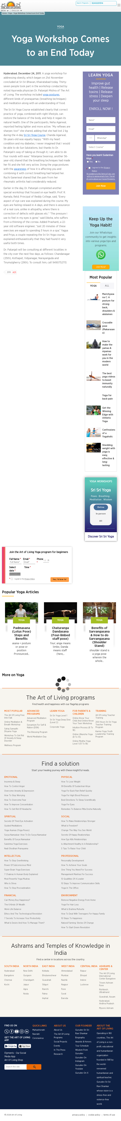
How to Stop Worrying (14, 795)
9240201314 (97, 3)
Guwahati (46, 980)
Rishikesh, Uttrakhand (104, 991)
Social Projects (60, 1042)
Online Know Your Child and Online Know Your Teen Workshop (83, 721)
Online (100, 507)
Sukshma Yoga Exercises (15, 844)
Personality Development (72, 861)
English (15, 11)
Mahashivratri (38, 1030)
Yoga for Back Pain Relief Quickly (76, 791)
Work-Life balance (12, 909)
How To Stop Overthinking (16, 861)
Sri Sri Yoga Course (34, 135)
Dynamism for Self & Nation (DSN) (36, 726)
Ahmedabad (66, 971)
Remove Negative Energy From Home (78, 900)
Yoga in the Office (70, 888)
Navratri (36, 1034)
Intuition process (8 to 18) (83, 729)
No (99, 162)
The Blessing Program (37, 732)
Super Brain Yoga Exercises (17, 870)
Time (27, 567)
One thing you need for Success (76, 870)
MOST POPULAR (13, 711)
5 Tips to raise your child (73, 849)
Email (26, 559)
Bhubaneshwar (49, 976)
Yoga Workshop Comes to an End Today (28, 13)
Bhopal (83, 976)
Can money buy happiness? (17, 900)
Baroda (64, 998)
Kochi (6, 985)
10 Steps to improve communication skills (80, 884)
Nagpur (64, 985)
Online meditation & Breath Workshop (13, 723)
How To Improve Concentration (18, 805)
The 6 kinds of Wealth (14, 905)
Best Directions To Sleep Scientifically (78, 800)
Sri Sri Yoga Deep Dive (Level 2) (60, 721)
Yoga (10, 13)
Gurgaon (27, 976)
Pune (63, 989)
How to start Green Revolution (75, 928)
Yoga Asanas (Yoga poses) (17, 830)
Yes (91, 162)
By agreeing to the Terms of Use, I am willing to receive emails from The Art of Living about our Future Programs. (100, 176)
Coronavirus (38, 1038)
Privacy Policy (29, 579)
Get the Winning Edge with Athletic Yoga (107, 414)
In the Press (59, 1050)
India (3, 11)
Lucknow (84, 985)
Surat (63, 994)
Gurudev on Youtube (80, 1067)
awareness (20, 169)
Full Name (15, 559)
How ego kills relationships (74, 840)
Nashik (64, 980)
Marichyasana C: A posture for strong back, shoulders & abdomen (108, 304)
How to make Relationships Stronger (78, 821)
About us (58, 1030)
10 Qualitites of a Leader (72, 879)
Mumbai (64, 976)
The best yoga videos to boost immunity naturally (108, 380)
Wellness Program (12, 745)
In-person (101, 514)
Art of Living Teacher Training (105, 716)
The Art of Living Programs (61, 1036)
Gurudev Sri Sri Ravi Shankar (82, 1032)
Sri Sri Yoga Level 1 (58, 716)
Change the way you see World (76, 830)
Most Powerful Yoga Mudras (17, 879)
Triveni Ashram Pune (106, 984)
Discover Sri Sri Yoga (101, 536)
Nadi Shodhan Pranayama (16, 849)
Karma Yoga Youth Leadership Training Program (104, 734)
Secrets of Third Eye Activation (18, 821)
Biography (80, 1038)
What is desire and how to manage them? (24, 923)
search (34, 1067)
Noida (26, 994)
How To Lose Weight (70, 782)
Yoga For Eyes (68, 805)
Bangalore (9, 976)
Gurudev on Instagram (80, 1059)
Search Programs (83, 3)
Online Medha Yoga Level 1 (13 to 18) (82, 742)
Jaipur (26, 985)
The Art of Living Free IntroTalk (14, 716)
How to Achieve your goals (74, 865)
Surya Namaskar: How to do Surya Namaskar (25, 835)
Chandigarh (28, 980)
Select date (12, 569)
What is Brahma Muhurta (72, 909)
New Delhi (28, 971)
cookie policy (94, 1115)
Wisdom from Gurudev (81, 1052)
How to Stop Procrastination (17, 888)
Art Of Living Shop (13, 1060)
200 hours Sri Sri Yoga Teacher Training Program (106, 724)
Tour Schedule (82, 1046)
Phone (40, 561)
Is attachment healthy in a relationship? (79, 844)
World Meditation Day (36, 737)
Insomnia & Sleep (12, 782)
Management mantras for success (77, 874)
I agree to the (101, 169)
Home (4, 13)
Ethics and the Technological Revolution (23, 914)
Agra (25, 989)
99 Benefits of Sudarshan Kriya (75, 786)
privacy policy (78, 1115)
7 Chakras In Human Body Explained (21, 874)
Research (58, 1054)
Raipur (83, 971)
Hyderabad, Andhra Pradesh (106, 1002)
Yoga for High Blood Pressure (75, 795)
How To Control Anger (14, 786)
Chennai (8, 980)
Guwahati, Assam (107, 997)
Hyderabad (9, 971)
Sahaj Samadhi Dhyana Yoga (11, 730)
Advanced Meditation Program (36, 719)
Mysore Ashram (106, 1008)
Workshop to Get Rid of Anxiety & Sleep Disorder (14, 738)
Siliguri (45, 985)
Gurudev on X (81, 1073)
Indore (83, 980)
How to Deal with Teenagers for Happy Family (83, 914)
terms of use (109, 1115)
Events (57, 1046)
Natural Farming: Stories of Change (77, 923)
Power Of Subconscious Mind (17, 865)
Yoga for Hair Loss (70, 905)
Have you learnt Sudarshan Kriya (99, 157)
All (107, 286)
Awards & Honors (83, 1042)
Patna (44, 994)
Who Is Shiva (10, 884)
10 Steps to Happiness (71, 918)
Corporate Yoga (57, 727)
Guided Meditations (13, 826)
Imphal (45, 998)
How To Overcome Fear (15, 800)
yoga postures (51, 94)
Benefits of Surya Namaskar (17, 840)
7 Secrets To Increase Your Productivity (22, 918)
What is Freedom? (69, 826)
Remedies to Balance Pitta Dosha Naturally (81, 809)
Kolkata (45, 971)
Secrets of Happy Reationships (75, 835)
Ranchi (45, 989)
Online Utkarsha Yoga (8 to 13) (83, 735)
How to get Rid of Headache (17, 809)
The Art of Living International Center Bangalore (107, 976)
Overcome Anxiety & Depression (19, 791)
